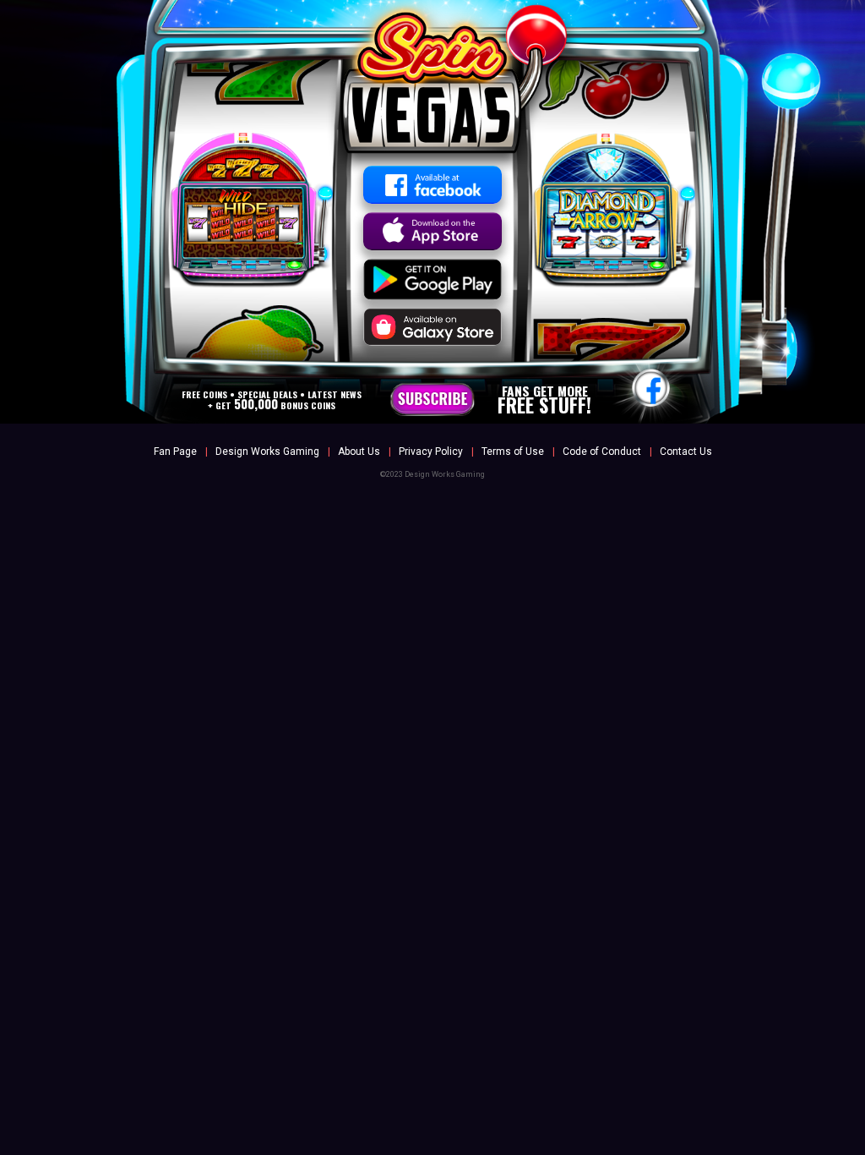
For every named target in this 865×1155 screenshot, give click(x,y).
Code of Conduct (602, 451)
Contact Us (686, 451)
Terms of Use (512, 451)
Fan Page (175, 451)
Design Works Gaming (267, 451)
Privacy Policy (431, 451)
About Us (359, 451)
